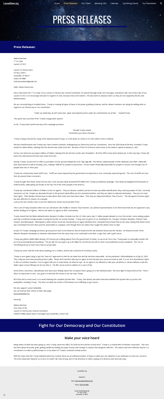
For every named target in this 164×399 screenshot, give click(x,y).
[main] (82, 20)
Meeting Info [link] (100, 3)
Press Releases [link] (70, 3)
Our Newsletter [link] (149, 3)
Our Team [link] (86, 3)
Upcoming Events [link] (130, 3)
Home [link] (57, 3)
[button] (161, 3)
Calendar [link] (114, 3)
